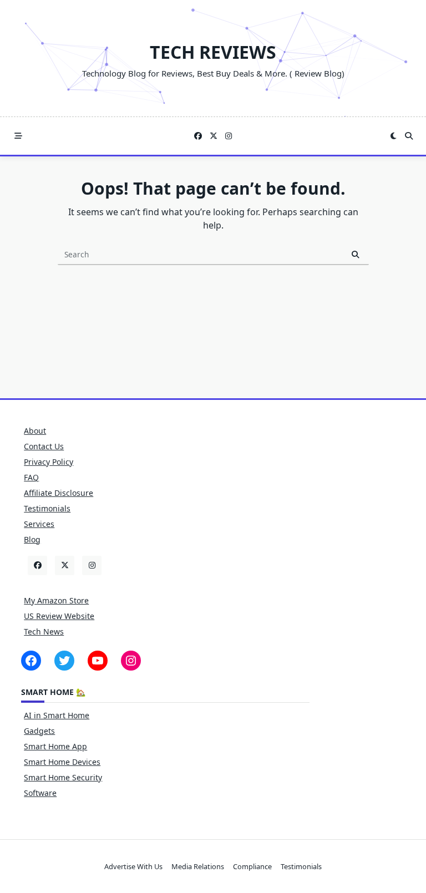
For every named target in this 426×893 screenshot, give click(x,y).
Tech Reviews (213, 52)
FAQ (31, 477)
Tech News (44, 631)
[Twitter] (213, 136)
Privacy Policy (48, 461)
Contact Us (44, 446)
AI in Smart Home (56, 715)
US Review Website (59, 616)
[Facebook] (198, 136)
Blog (32, 539)
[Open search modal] (409, 136)
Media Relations (197, 866)
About (35, 430)
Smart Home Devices (62, 762)
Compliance (252, 866)
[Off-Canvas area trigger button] (18, 136)
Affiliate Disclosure (58, 493)
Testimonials (47, 508)
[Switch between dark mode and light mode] (394, 136)
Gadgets (39, 730)
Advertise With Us (133, 866)
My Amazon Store (56, 600)
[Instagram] (228, 136)
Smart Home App (55, 746)
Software (40, 793)
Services (39, 524)
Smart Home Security (63, 777)
